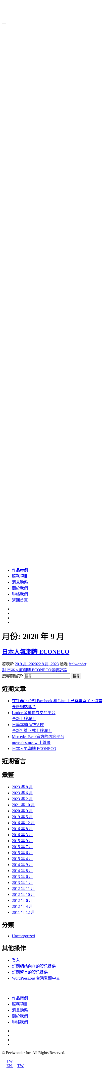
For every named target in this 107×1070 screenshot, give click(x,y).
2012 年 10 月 (23, 894)
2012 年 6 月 (22, 900)
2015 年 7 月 (22, 847)
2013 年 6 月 (22, 876)
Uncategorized (23, 936)
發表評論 (34, 670)
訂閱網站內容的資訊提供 (34, 966)
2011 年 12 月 (23, 912)
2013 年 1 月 (22, 882)
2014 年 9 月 (22, 865)
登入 (16, 960)
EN (9, 1066)
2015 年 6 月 (22, 853)
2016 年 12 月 (23, 823)
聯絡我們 (20, 594)
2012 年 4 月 (22, 906)
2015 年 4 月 (22, 859)
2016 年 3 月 (22, 835)
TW (9, 1061)
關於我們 (20, 588)
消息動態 (20, 582)
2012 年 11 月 (23, 888)
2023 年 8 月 (22, 787)
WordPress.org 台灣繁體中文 (36, 978)
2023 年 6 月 (22, 793)
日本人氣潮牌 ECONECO (35, 652)
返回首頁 (20, 600)
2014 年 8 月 (22, 871)
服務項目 (20, 576)
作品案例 (20, 570)
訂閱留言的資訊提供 (30, 972)
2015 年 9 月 (22, 841)
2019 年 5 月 (22, 817)
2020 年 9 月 (22, 811)
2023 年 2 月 (22, 799)
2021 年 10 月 (23, 805)
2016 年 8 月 (22, 829)
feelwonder (77, 664)
